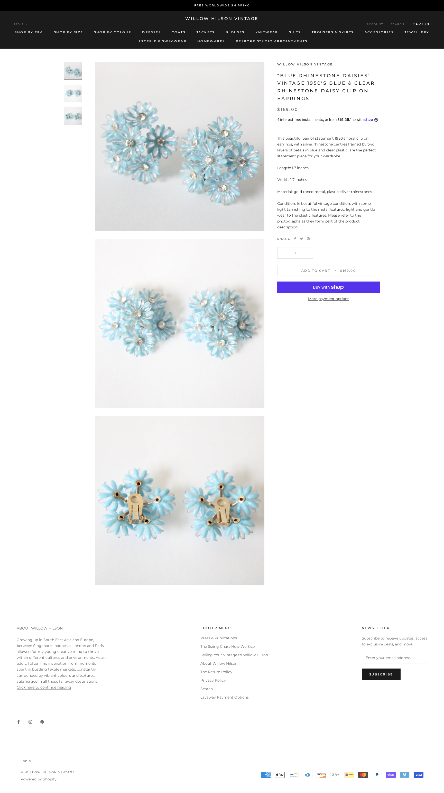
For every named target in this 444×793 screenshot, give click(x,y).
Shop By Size (68, 32)
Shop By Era (29, 32)
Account (375, 24)
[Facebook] (295, 238)
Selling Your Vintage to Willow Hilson (234, 655)
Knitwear (266, 32)
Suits (295, 32)
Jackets (205, 32)
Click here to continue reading (44, 687)
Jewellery (416, 32)
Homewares (211, 41)
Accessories (379, 32)
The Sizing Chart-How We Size (227, 646)
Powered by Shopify (39, 779)
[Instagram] (30, 722)
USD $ (18, 24)
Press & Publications (218, 638)
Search (397, 24)
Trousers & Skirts (333, 32)
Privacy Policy (213, 680)
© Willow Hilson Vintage (48, 772)
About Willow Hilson (218, 663)
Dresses (151, 32)
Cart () (422, 24)
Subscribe (381, 674)
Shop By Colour (113, 32)
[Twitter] (301, 238)
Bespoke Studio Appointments (272, 41)
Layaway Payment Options (224, 697)
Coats (179, 32)
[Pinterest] (308, 238)
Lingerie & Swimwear (161, 41)
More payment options (328, 298)
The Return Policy (216, 672)
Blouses (235, 32)
